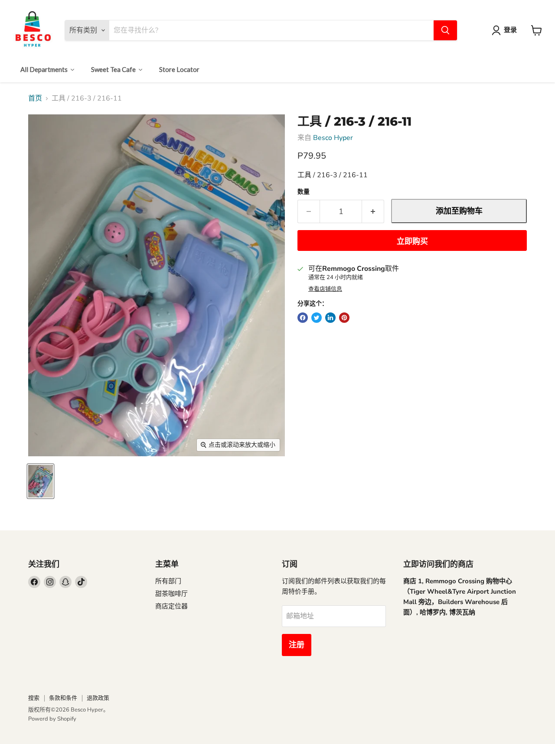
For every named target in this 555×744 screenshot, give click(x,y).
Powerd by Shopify (52, 719)
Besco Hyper (333, 138)
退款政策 (98, 698)
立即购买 (412, 241)
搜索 (33, 698)
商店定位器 (171, 606)
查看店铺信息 (325, 289)
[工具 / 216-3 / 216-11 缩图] (40, 481)
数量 (303, 191)
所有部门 (168, 581)
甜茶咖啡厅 (171, 593)
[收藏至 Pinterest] (344, 317)
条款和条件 (63, 698)
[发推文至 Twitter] (316, 317)
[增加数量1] (373, 212)
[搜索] (445, 30)
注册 (296, 645)
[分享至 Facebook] (302, 317)
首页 (35, 98)
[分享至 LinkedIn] (330, 317)
